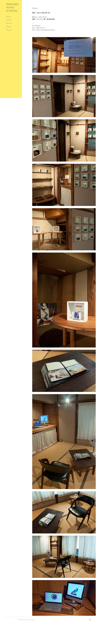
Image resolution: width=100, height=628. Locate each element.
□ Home (8, 16)
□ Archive (9, 23)
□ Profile (8, 20)
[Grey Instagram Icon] (90, 619)
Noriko (10, 7)
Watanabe (12, 4)
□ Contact (9, 30)
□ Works (8, 27)
